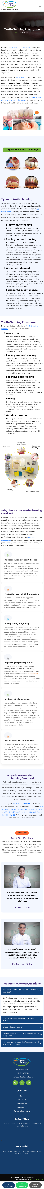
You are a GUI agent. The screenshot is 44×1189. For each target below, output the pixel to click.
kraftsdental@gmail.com (22, 1077)
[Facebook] (15, 1082)
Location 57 (22, 1107)
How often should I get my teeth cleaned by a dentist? (21, 991)
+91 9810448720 (22, 1069)
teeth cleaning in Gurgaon (19, 47)
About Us (22, 1100)
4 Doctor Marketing (36, 1179)
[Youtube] (28, 1082)
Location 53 (22, 1103)
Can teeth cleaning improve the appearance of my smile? (21, 1034)
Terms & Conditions (22, 1111)
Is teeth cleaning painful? (13, 1027)
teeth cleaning (21, 77)
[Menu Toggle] (40, 6)
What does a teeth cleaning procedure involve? (18, 1019)
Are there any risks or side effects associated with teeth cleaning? (21, 1043)
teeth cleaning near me (22, 804)
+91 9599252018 (22, 1073)
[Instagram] (22, 1082)
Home (16, 33)
